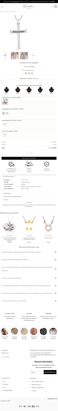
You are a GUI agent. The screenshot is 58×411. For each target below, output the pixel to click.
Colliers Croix (31, 204)
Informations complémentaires (13, 196)
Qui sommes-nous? (38, 381)
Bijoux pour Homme (14, 204)
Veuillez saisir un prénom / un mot (29, 78)
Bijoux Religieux (23, 204)
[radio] (26, 73)
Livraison (5, 384)
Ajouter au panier (29, 158)
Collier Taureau (48, 238)
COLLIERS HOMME (46, 204)
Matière (24, 70)
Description (7, 193)
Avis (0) (6, 199)
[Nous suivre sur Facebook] (2, 356)
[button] (2, 7)
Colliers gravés (38, 204)
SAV (4, 387)
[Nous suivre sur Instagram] (5, 356)
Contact (34, 390)
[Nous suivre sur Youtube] (8, 356)
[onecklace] (29, 7)
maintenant (16, 1)
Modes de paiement (38, 387)
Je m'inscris (50, 372)
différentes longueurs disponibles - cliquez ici (31, 186)
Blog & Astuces (36, 384)
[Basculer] (3, 193)
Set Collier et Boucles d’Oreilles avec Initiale (29, 238)
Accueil (2, 11)
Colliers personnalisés (10, 11)
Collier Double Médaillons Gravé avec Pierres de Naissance (9, 239)
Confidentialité (7, 390)
